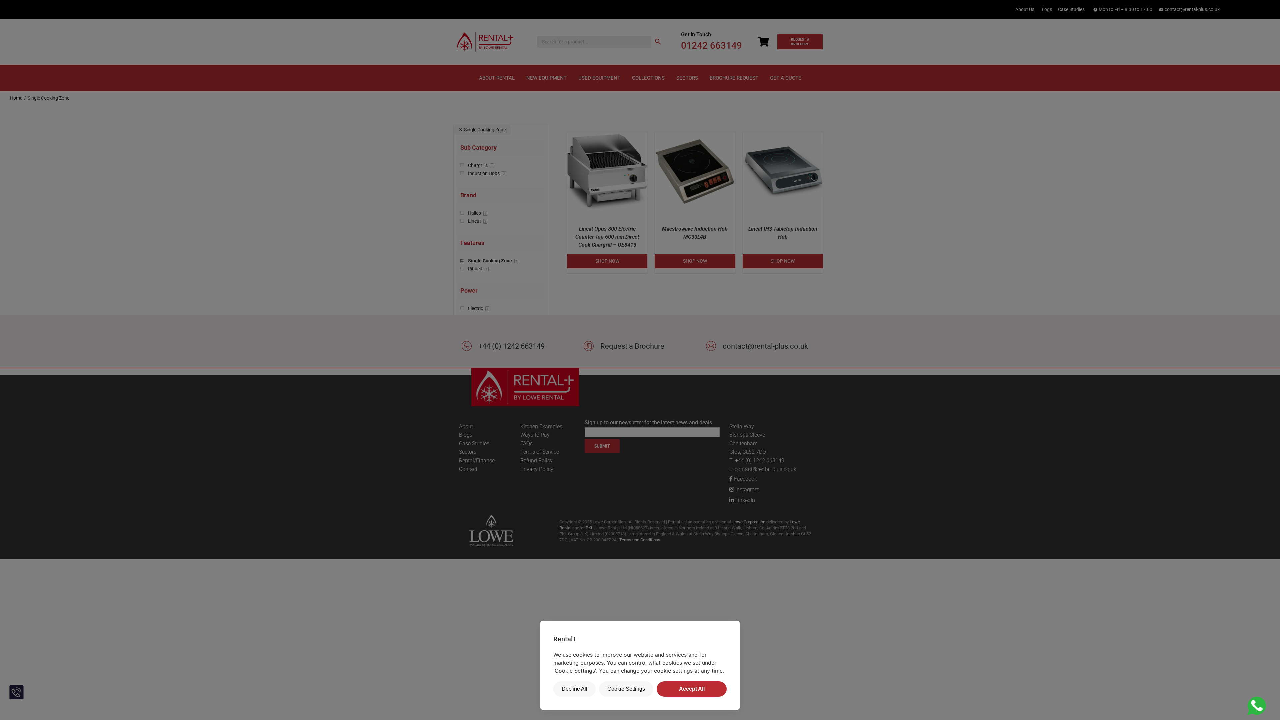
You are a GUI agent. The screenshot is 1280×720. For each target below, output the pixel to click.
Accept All (692, 689)
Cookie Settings (626, 689)
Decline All (574, 689)
